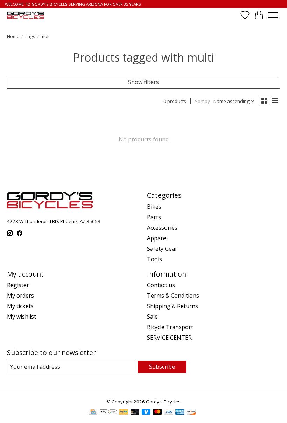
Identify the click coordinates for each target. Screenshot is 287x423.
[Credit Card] (93, 412)
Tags (30, 36)
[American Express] (179, 412)
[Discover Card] (191, 412)
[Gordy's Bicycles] (25, 15)
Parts (154, 217)
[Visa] (168, 412)
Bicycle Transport (170, 327)
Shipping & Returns (172, 306)
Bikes (154, 206)
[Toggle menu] (273, 15)
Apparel (157, 238)
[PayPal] (123, 412)
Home (13, 36)
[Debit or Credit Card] (135, 412)
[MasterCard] (157, 412)
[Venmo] (146, 412)
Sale (152, 316)
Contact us (161, 285)
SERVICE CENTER (169, 337)
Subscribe (162, 366)
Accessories (162, 227)
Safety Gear (162, 248)
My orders (20, 295)
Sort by (202, 101)
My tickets (20, 306)
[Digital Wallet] (108, 412)
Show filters (143, 82)
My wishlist (21, 316)
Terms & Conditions (173, 295)
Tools (154, 259)
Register (18, 285)
